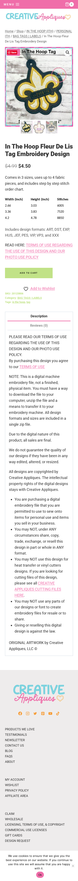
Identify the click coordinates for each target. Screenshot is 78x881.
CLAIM (9, 814)
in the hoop (18, 302)
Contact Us (14, 745)
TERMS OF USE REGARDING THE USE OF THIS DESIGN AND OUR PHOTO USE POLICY (39, 251)
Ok (40, 874)
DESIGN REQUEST (17, 841)
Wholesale (14, 819)
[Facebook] (20, 713)
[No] (73, 866)
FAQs (8, 756)
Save (13, 52)
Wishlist (12, 785)
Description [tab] (39, 316)
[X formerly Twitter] (35, 713)
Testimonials (16, 735)
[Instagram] (27, 713)
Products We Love (20, 729)
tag (28, 302)
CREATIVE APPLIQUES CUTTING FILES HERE (38, 589)
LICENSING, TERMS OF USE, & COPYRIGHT (35, 824)
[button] (67, 52)
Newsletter (15, 740)
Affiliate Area (16, 796)
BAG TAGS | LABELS (29, 297)
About (10, 762)
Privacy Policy (17, 790)
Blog (9, 751)
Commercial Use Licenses (26, 830)
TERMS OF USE (32, 367)
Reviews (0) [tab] (39, 326)
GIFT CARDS (13, 835)
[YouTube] (50, 713)
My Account (15, 780)
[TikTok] (58, 713)
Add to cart (29, 273)
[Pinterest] (43, 713)
